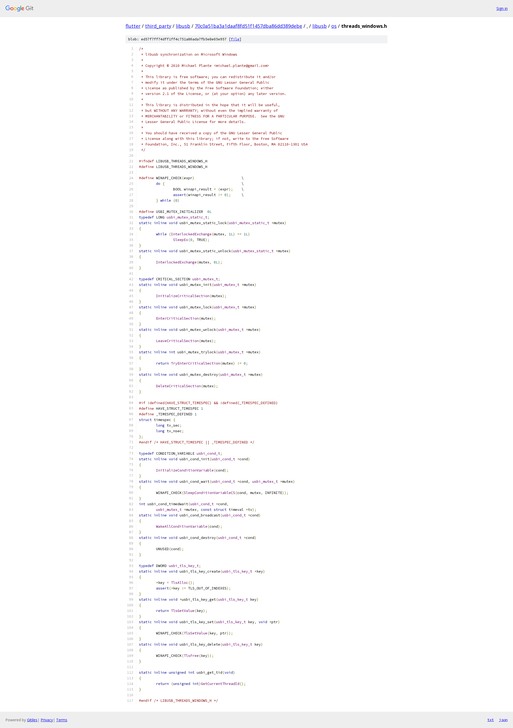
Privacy (47, 719)
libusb (183, 26)
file (235, 39)
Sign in (502, 8)
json (503, 719)
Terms (61, 719)
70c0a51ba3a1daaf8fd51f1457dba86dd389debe (248, 26)
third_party (158, 26)
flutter (133, 26)
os (334, 26)
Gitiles (32, 719)
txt (490, 719)
